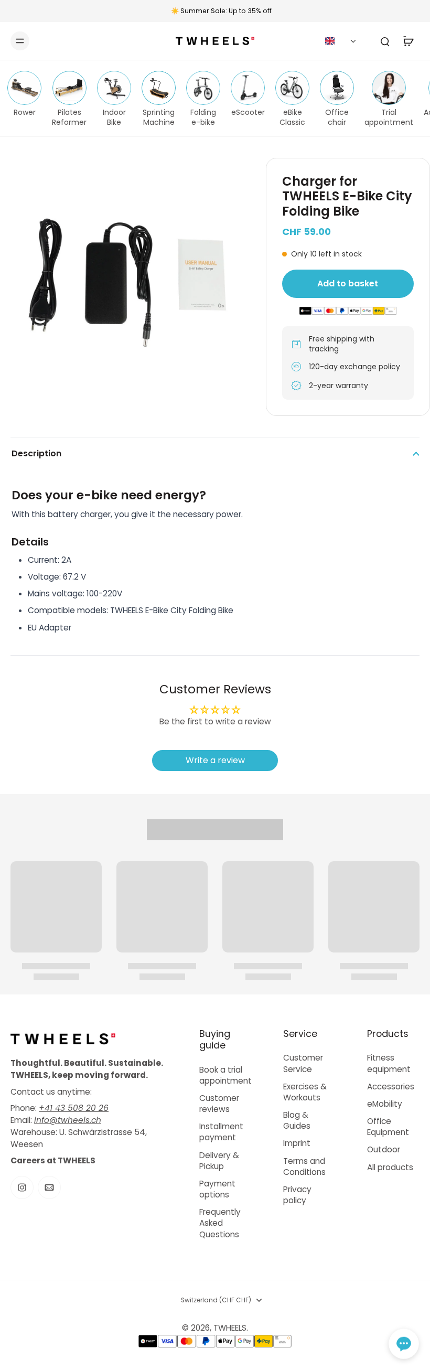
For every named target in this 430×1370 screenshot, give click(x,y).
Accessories (390, 1086)
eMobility (384, 1103)
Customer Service (303, 1063)
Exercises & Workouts (305, 1092)
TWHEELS (229, 1327)
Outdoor (383, 1149)
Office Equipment (388, 1127)
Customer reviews (219, 1104)
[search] (384, 40)
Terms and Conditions (304, 1166)
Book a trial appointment (225, 1075)
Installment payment (221, 1132)
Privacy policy (297, 1195)
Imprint (296, 1143)
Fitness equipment (389, 1063)
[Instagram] (22, 1187)
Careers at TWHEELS (52, 1160)
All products (390, 1167)
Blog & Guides (296, 1120)
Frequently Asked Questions (220, 1222)
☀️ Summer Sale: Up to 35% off (221, 10)
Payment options (217, 1189)
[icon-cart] (408, 40)
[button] (341, 41)
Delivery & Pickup (219, 1161)
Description (36, 453)
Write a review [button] (215, 760)
